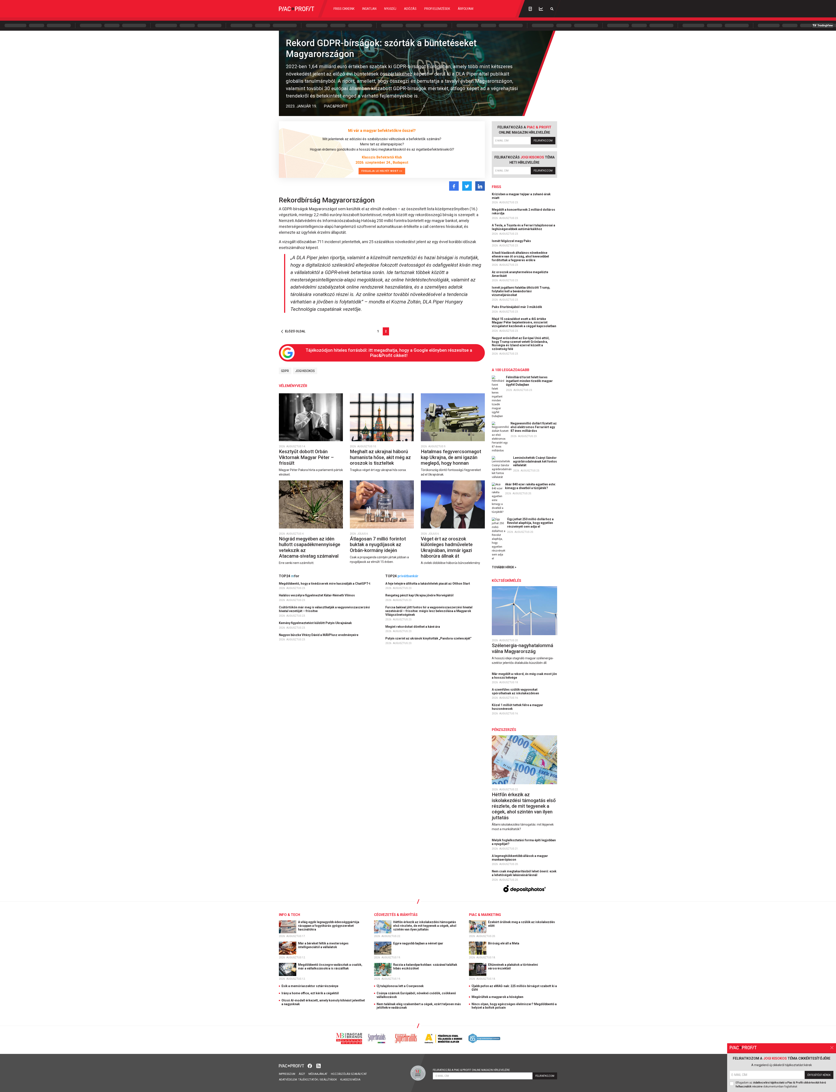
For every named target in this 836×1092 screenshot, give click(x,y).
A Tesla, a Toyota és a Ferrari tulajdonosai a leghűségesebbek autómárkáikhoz (523, 227)
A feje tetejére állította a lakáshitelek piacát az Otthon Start (428, 583)
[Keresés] (552, 9)
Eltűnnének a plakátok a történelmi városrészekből (513, 966)
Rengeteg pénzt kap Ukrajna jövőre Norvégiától (419, 595)
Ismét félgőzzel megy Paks (512, 241)
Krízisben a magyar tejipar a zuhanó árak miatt (521, 196)
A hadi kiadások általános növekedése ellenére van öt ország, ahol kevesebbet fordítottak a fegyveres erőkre (520, 256)
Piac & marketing (485, 915)
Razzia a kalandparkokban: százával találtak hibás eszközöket (425, 966)
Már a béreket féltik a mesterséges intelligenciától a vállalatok (323, 945)
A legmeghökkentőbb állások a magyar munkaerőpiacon (520, 857)
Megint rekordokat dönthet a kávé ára (413, 626)
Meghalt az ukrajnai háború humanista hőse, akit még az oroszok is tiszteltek (380, 457)
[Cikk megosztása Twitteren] (467, 186)
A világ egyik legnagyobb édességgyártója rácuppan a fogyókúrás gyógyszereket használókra (328, 925)
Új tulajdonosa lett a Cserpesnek (400, 986)
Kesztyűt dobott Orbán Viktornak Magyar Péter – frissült (306, 457)
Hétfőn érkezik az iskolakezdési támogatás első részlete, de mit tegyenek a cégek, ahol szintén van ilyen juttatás (524, 806)
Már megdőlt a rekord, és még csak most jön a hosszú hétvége (524, 675)
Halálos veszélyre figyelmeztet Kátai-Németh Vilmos (317, 595)
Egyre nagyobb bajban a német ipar (418, 943)
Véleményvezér (293, 386)
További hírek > (504, 567)
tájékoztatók (308, 1079)
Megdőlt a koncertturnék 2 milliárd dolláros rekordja (523, 211)
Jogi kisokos (305, 371)
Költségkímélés (506, 581)
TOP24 (289, 576)
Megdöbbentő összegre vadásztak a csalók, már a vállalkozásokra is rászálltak (330, 966)
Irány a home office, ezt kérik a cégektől (310, 993)
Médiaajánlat (317, 1073)
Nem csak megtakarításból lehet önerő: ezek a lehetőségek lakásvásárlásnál (524, 873)
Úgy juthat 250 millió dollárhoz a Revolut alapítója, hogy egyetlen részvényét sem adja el (530, 522)
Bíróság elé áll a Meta (504, 943)
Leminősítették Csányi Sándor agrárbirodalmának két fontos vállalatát (535, 461)
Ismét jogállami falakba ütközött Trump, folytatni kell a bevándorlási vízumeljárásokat (521, 291)
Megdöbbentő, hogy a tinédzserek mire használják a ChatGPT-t (325, 583)
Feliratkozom (543, 140)
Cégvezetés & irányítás (396, 915)
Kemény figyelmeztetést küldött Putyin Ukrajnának (315, 623)
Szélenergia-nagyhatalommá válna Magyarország (522, 648)
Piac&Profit (336, 106)
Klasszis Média (350, 1079)
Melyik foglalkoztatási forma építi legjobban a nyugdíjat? (524, 842)
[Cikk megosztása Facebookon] (454, 186)
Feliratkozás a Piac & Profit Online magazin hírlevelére (471, 1070)
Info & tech (289, 915)
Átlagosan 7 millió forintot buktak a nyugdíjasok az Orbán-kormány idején (378, 544)
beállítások (328, 1079)
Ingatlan (369, 8)
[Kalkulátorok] (530, 8)
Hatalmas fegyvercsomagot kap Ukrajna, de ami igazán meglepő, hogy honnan (451, 457)
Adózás (410, 8)
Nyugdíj (390, 8)
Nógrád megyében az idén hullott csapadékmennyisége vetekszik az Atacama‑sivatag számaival (309, 547)
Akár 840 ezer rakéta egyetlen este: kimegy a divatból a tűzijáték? (530, 486)
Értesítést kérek (819, 1075)
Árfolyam (465, 8)
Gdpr (285, 371)
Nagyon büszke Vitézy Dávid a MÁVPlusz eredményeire (319, 635)
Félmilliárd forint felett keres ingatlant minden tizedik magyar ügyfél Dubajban (529, 380)
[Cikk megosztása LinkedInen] (480, 186)
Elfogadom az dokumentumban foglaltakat (781, 1084)
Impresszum (287, 1073)
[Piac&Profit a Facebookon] (310, 1065)
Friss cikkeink (344, 8)
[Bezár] (831, 1047)
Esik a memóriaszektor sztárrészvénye (309, 986)
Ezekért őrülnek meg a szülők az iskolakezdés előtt (521, 923)
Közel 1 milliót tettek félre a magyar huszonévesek (517, 706)
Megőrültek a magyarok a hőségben (497, 997)
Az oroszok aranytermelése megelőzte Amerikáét (520, 274)
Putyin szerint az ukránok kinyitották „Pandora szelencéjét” (428, 638)
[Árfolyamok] (541, 8)
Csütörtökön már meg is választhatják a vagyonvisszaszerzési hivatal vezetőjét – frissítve (324, 609)
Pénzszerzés (504, 730)
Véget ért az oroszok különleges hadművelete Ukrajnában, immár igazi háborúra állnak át (447, 547)
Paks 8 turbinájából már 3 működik (517, 307)
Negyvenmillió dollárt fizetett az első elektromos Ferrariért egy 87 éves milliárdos (534, 427)
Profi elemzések (437, 8)
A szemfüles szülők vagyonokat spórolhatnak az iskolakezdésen (516, 691)
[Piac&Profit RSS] (318, 1065)
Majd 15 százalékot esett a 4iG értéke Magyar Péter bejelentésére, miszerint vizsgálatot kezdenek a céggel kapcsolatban (524, 322)
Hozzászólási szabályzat (349, 1073)
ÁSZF (302, 1073)
